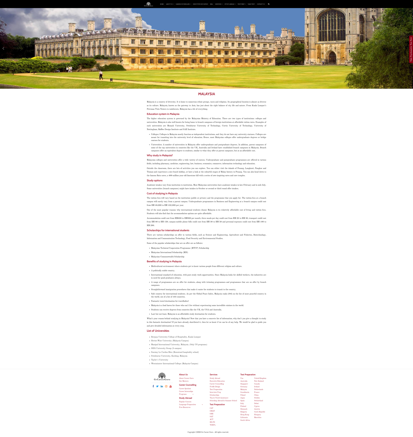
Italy (242, 403)
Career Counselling (217, 384)
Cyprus (257, 406)
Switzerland (258, 401)
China (256, 395)
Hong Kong (244, 415)
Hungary (257, 415)
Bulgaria (243, 412)
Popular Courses (185, 402)
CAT (211, 408)
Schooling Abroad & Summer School (223, 401)
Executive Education (217, 381)
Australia (243, 381)
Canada (257, 384)
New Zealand (259, 381)
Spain (242, 401)
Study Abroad (215, 378)
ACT (211, 419)
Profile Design (215, 387)
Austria (257, 409)
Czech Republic (259, 412)
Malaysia (243, 389)
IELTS (212, 422)
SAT (211, 417)
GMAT (212, 411)
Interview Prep (215, 392)
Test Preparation (216, 389)
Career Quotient (185, 389)
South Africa (245, 420)
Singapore (244, 384)
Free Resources (184, 407)
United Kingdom (260, 378)
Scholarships (214, 395)
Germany (243, 387)
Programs (183, 394)
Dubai (256, 403)
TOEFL (213, 425)
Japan (242, 398)
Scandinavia (244, 392)
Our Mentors (184, 381)
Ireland (256, 387)
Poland (242, 395)
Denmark (243, 409)
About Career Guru (186, 378)
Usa (241, 378)
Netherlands (258, 389)
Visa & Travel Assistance (219, 398)
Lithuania (244, 417)
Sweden (257, 398)
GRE (211, 414)
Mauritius (257, 417)
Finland (243, 406)
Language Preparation (187, 404)
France (256, 392)
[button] (3, 48)
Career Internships (186, 391)
